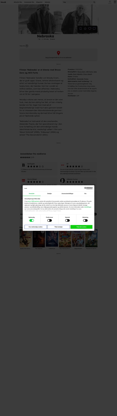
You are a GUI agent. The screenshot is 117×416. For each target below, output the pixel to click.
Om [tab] (85, 193)
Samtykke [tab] (31, 193)
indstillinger (87, 207)
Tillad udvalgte (58, 227)
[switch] (49, 220)
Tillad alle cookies (81, 227)
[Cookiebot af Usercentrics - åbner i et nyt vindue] (86, 188)
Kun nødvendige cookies (36, 227)
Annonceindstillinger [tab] (67, 193)
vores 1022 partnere (33, 201)
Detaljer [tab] (49, 193)
